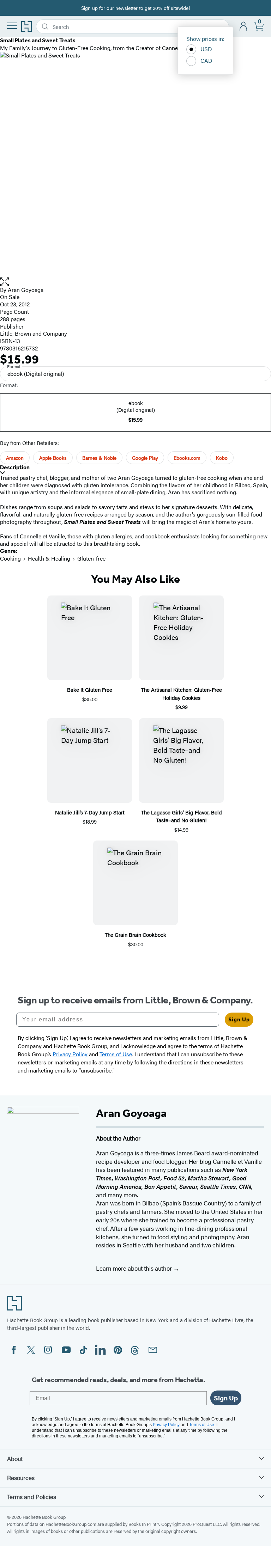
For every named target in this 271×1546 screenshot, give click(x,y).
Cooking (10, 558)
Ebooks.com (187, 457)
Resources (21, 1477)
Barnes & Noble (99, 457)
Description (15, 467)
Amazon (15, 457)
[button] (135, 281)
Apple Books (53, 457)
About (15, 1458)
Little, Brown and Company (33, 333)
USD (206, 49)
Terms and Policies (31, 1496)
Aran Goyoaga (25, 290)
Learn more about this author (134, 1268)
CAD (206, 60)
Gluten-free (91, 558)
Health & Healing (49, 558)
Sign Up (239, 1019)
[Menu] (12, 26)
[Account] (243, 26)
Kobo (222, 457)
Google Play (145, 457)
